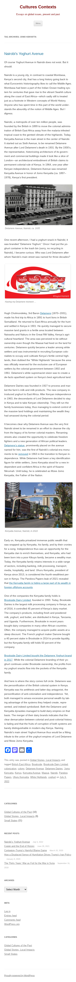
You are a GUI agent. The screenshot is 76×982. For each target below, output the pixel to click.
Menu (38, 23)
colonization (10, 768)
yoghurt (52, 777)
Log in (7, 911)
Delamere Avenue (35, 768)
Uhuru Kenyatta (21, 777)
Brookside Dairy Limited (17, 600)
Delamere (45, 313)
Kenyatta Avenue (31, 773)
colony (21, 768)
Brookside (37, 764)
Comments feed (12, 920)
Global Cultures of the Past (18, 812)
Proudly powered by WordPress (19, 975)
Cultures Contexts (38, 6)
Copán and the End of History (19, 846)
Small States (10, 820)
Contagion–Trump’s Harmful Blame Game (25, 850)
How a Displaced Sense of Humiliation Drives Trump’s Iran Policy (37, 854)
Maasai (45, 773)
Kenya (18, 773)
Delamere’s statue (14, 445)
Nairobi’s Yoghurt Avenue (23, 54)
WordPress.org (11, 924)
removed (23, 454)
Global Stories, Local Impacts (45, 760)
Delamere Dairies (54, 768)
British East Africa (21, 764)
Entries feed (10, 915)
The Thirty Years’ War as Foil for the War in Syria (29, 863)
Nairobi (54, 773)
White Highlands (38, 777)
